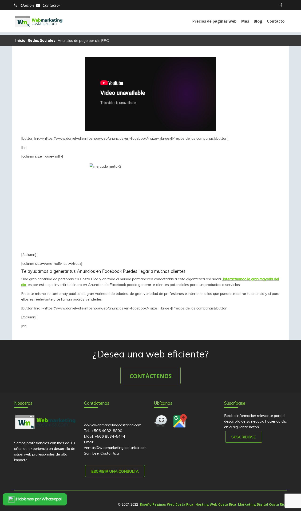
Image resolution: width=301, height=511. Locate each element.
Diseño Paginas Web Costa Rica (166, 504)
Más (245, 21)
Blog (258, 21)
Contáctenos (151, 376)
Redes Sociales (41, 40)
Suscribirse (243, 437)
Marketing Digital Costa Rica (262, 504)
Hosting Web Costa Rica (215, 504)
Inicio (20, 40)
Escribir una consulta (115, 471)
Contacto (276, 21)
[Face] (282, 5)
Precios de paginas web (214, 21)
